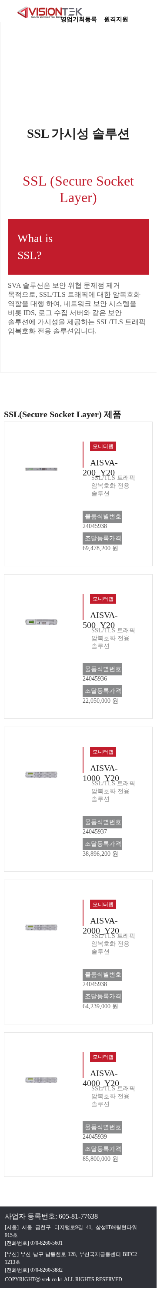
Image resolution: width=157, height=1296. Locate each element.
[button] (146, 15)
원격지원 (116, 16)
